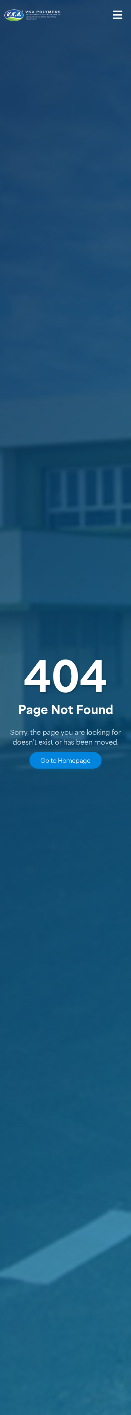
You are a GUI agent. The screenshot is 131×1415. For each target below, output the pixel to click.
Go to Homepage (65, 760)
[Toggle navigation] (117, 15)
